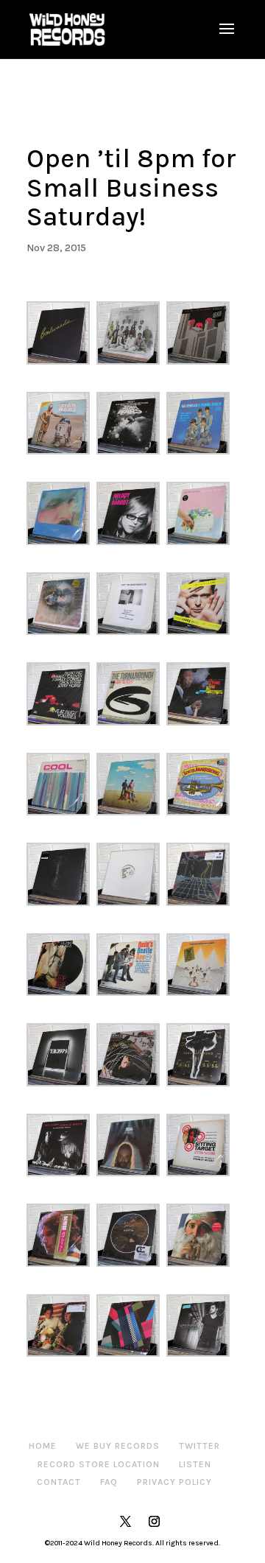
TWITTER (199, 1446)
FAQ (109, 1482)
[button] (61, 333)
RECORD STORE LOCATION (99, 1464)
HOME (43, 1446)
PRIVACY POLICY (174, 1482)
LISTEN (195, 1464)
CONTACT (59, 1482)
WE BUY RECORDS (118, 1446)
